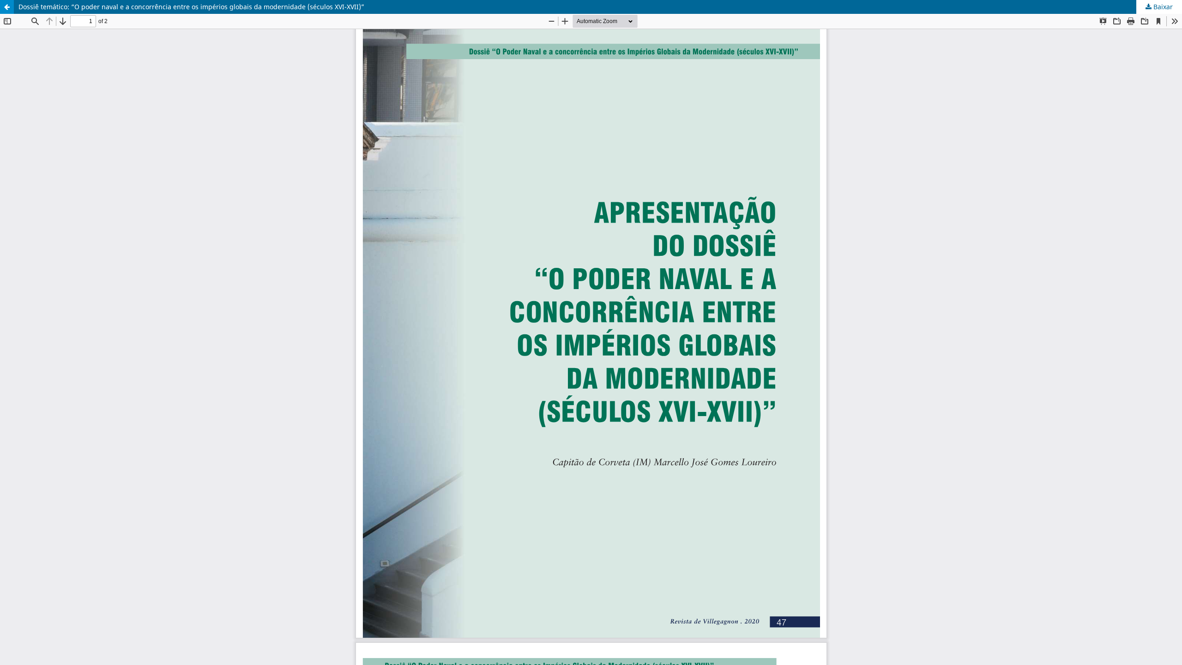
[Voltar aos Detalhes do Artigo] (7, 7)
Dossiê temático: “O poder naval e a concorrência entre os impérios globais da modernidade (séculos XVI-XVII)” (191, 6)
